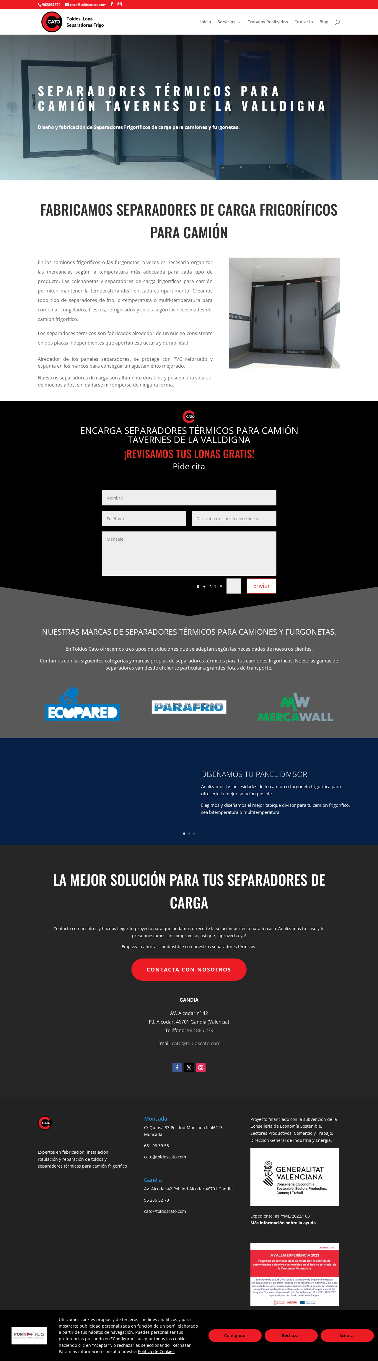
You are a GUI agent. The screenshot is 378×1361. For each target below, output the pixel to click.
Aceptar (347, 1335)
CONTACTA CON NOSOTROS (189, 969)
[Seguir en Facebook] (177, 1067)
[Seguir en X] (189, 1067)
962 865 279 (200, 1030)
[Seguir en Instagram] (201, 1067)
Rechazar (291, 1335)
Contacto (303, 22)
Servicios (226, 22)
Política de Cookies (156, 1351)
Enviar (261, 586)
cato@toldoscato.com (196, 1043)
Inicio (205, 22)
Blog (324, 22)
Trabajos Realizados (268, 22)
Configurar (235, 1335)
